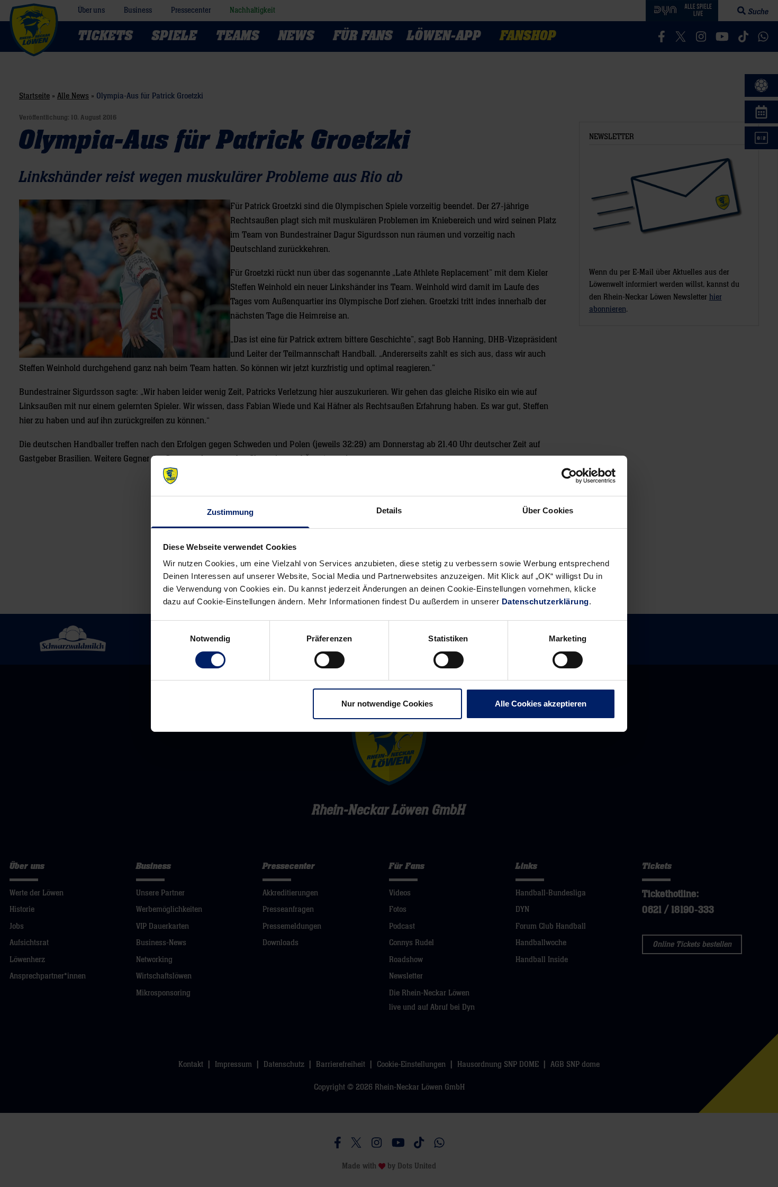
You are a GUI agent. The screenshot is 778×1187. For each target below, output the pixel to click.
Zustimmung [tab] (230, 512)
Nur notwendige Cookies (387, 703)
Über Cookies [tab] (547, 510)
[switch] (329, 659)
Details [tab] (389, 510)
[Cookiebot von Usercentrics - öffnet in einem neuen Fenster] (569, 476)
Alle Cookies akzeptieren (540, 703)
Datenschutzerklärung (545, 601)
